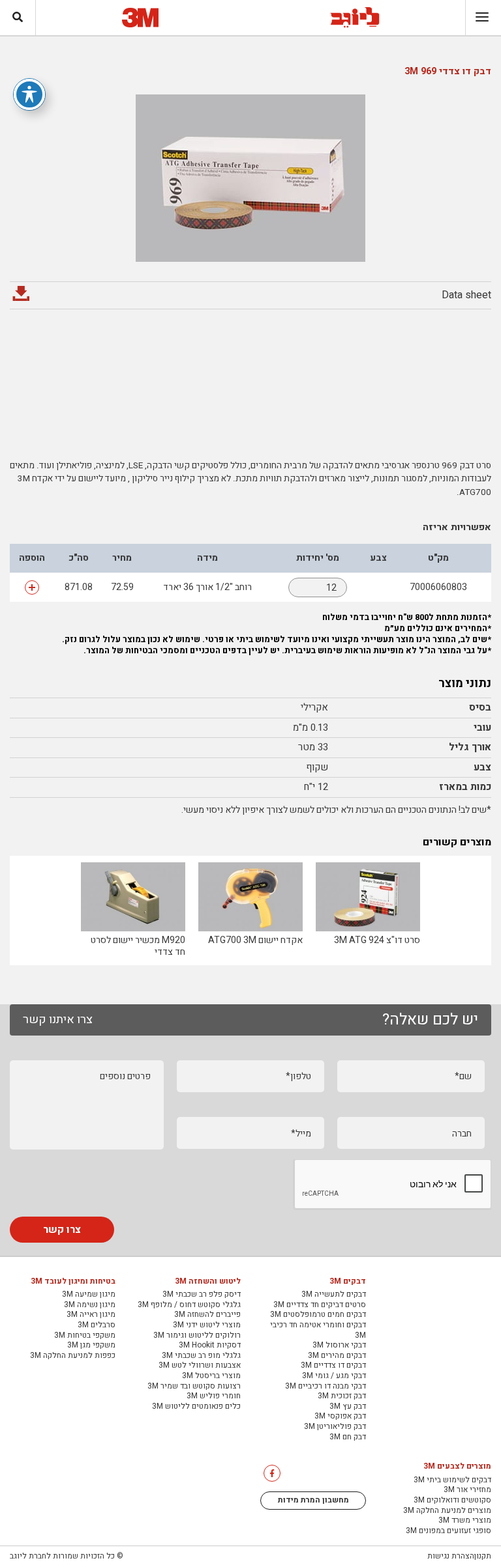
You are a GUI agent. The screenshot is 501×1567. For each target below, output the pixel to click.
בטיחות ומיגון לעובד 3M (73, 1282)
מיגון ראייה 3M (91, 1315)
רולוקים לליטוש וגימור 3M (197, 1336)
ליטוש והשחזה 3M (208, 1282)
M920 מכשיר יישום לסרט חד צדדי (138, 946)
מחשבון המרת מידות (313, 1500)
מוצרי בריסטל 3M (211, 1376)
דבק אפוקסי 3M (340, 1416)
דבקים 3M (347, 1282)
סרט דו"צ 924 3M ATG (377, 940)
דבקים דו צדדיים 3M (333, 1366)
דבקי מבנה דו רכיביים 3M (325, 1386)
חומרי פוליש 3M (214, 1396)
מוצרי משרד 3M (464, 1521)
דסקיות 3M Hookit (210, 1345)
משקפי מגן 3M (91, 1345)
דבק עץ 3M (347, 1407)
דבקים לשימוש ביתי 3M (452, 1480)
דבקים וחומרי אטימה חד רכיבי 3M (318, 1330)
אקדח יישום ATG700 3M (255, 940)
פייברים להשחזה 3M (207, 1315)
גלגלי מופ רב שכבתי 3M (201, 1356)
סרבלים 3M (96, 1325)
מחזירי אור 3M (467, 1490)
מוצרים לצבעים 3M (457, 1466)
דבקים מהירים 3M (337, 1356)
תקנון (482, 1556)
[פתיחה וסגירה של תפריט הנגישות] (29, 94)
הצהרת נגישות (450, 1556)
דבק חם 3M (347, 1437)
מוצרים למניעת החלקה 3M (447, 1511)
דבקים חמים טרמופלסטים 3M (318, 1315)
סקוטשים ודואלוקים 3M (452, 1500)
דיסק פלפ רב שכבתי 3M (201, 1295)
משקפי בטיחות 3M (84, 1336)
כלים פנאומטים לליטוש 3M (196, 1407)
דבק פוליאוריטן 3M (335, 1427)
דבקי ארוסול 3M (339, 1345)
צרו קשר (62, 1229)
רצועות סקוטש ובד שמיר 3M (194, 1386)
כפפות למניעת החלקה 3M (72, 1356)
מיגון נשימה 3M (89, 1305)
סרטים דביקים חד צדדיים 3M (319, 1305)
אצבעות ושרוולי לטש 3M (200, 1366)
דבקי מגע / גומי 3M (334, 1376)
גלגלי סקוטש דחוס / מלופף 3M (189, 1305)
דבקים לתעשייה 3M (333, 1295)
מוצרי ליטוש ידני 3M (207, 1325)
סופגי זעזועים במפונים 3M (448, 1531)
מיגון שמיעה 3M (88, 1295)
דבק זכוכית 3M (342, 1396)
